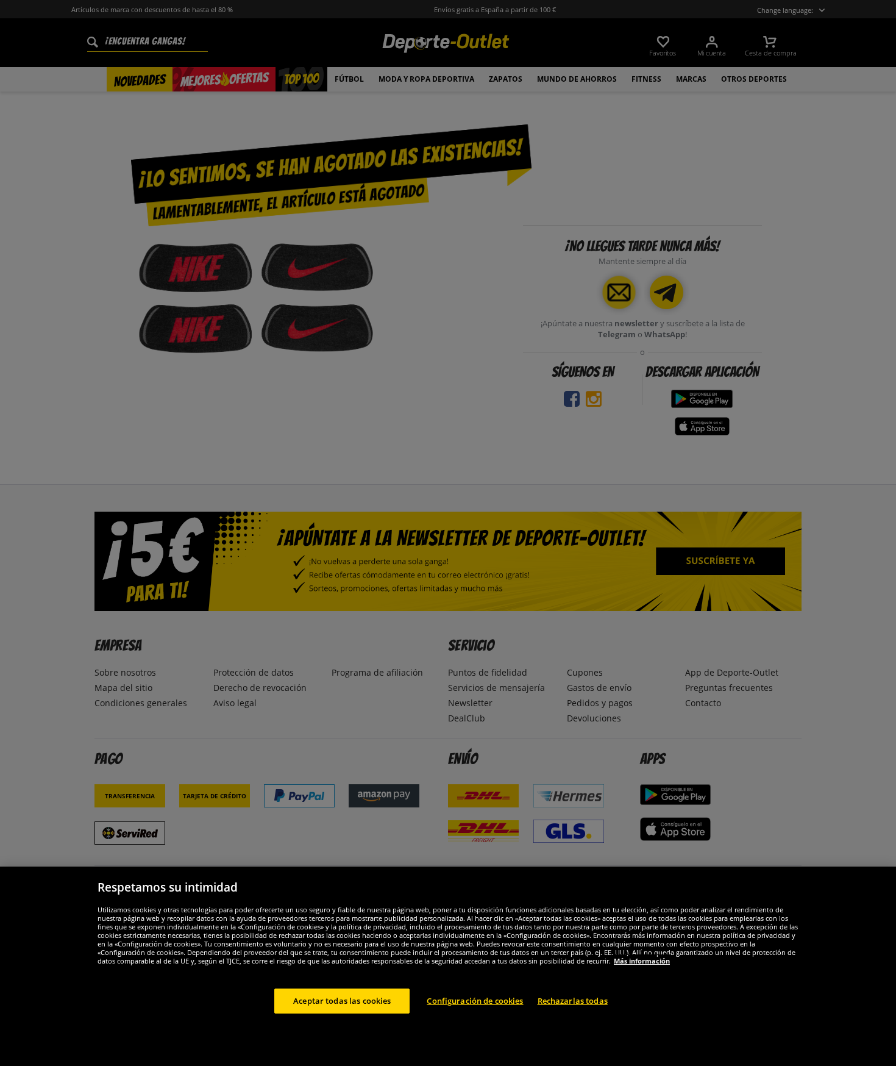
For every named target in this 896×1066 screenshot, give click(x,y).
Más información (642, 960)
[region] (448, 966)
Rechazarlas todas (573, 1000)
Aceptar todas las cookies (342, 1000)
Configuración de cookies (475, 1000)
